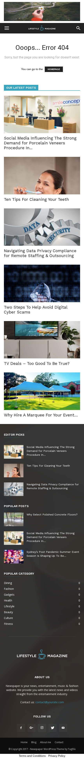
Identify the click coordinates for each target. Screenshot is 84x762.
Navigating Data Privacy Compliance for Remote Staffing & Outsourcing (40, 253)
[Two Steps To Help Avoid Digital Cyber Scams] (42, 283)
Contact (59, 742)
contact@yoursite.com (49, 702)
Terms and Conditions (32, 755)
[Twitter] (52, 728)
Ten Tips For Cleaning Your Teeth (36, 199)
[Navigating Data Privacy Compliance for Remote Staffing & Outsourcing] (42, 227)
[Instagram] (42, 728)
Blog (33, 742)
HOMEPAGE (54, 69)
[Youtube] (63, 728)
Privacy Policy (56, 755)
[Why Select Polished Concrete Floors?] (13, 519)
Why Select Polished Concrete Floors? (52, 514)
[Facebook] (21, 728)
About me (45, 742)
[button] (78, 28)
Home (24, 742)
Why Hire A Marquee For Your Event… (41, 415)
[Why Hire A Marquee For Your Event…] (42, 391)
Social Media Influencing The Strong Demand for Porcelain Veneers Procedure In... (40, 143)
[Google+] (31, 728)
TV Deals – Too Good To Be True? (37, 363)
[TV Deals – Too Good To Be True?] (42, 340)
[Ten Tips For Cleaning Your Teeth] (42, 175)
